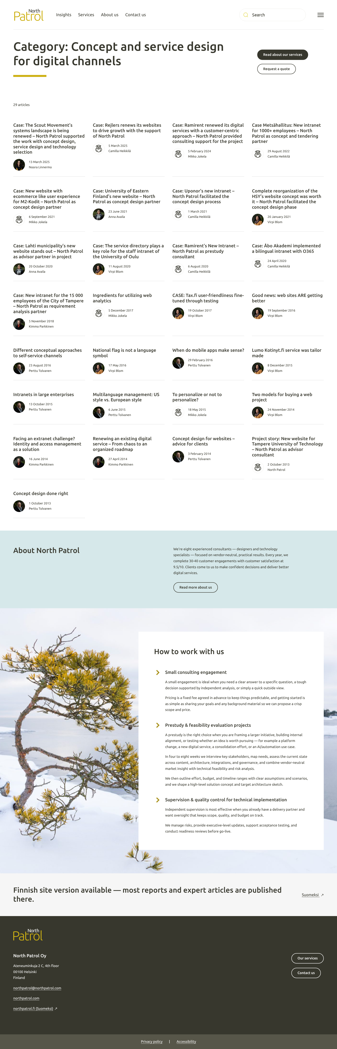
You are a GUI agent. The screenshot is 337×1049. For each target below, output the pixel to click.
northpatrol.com (26, 998)
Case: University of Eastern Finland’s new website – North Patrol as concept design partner (126, 196)
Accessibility (186, 1042)
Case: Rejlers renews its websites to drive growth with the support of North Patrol (127, 130)
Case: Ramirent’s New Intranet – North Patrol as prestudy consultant (205, 251)
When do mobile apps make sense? (208, 350)
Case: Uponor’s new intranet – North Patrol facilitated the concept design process (203, 196)
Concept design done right (40, 493)
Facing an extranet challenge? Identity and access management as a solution (47, 444)
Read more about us (195, 587)
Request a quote (276, 69)
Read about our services (282, 55)
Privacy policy (152, 1042)
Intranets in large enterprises (43, 394)
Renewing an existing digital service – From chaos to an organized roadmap (122, 444)
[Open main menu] (320, 15)
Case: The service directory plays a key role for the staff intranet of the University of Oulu (128, 251)
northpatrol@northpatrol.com (37, 988)
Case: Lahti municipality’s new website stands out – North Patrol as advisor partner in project (48, 251)
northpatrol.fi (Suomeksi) (33, 1009)
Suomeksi (311, 894)
